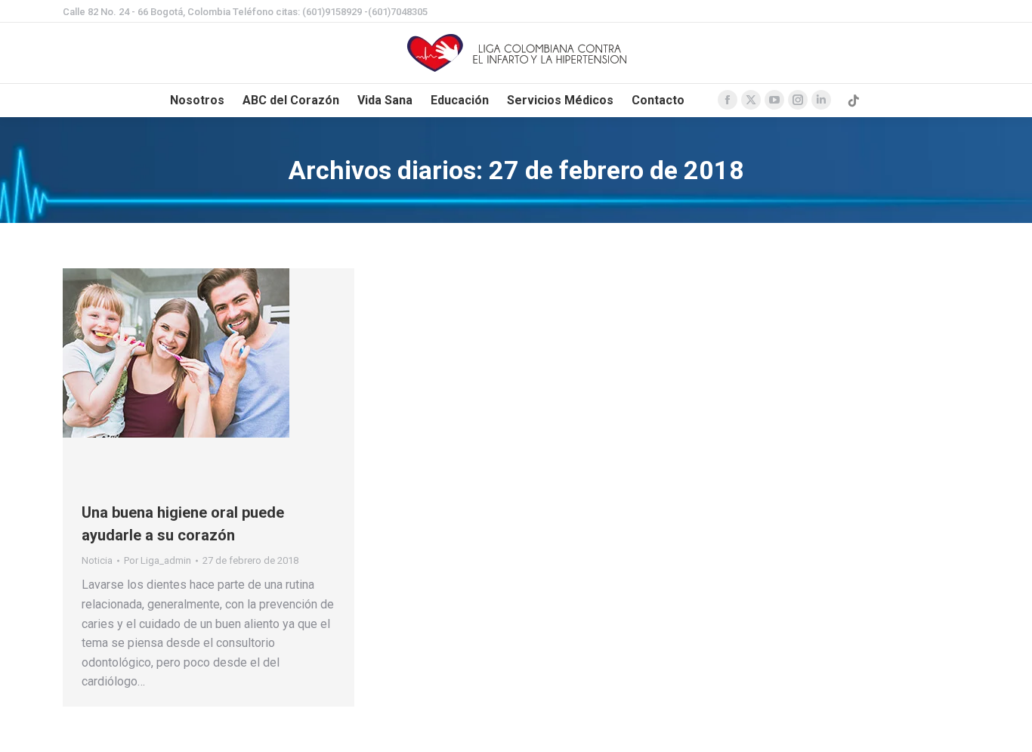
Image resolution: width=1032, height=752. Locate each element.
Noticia (97, 560)
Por (157, 560)
